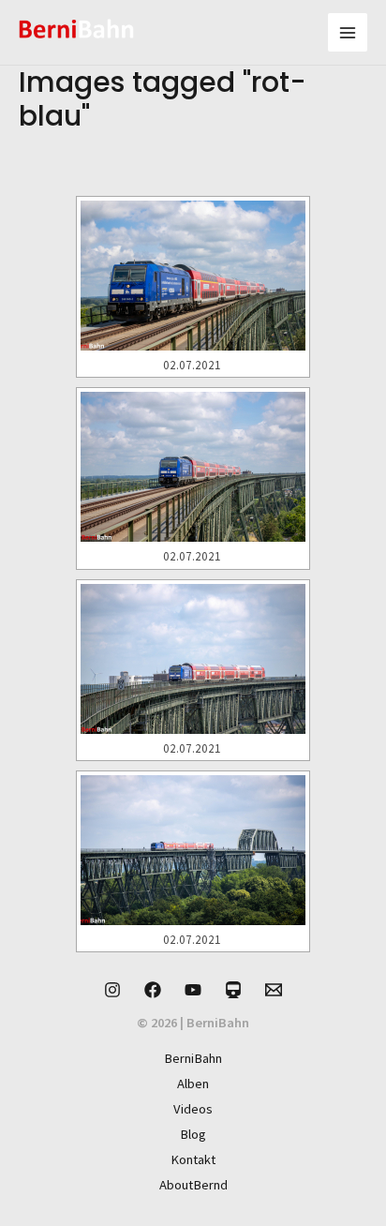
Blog (193, 1134)
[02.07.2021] (193, 276)
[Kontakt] (273, 989)
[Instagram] (112, 989)
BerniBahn (193, 1058)
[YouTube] (193, 989)
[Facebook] (152, 989)
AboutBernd (193, 1184)
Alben (193, 1083)
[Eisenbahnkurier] (233, 989)
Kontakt (193, 1159)
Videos (193, 1108)
